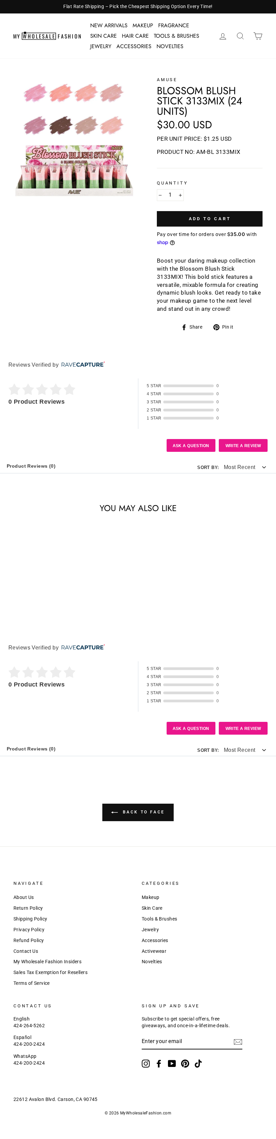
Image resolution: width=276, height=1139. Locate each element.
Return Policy (28, 908)
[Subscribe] (238, 1042)
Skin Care (103, 36)
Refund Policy (28, 940)
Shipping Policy (30, 919)
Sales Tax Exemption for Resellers (50, 972)
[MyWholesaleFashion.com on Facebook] (159, 1064)
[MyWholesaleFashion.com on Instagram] (146, 1064)
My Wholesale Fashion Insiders (47, 962)
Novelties (170, 46)
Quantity (172, 183)
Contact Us (25, 951)
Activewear (154, 951)
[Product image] (73, 137)
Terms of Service (31, 983)
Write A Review (243, 445)
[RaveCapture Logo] (81, 364)
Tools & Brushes (176, 36)
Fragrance (173, 25)
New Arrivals (109, 25)
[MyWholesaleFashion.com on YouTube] (172, 1064)
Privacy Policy (28, 930)
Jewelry (100, 46)
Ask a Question (191, 445)
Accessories (133, 46)
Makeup (143, 25)
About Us (23, 897)
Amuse (167, 79)
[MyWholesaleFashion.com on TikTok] (198, 1064)
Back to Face (142, 812)
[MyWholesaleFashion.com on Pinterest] (185, 1064)
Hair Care (135, 36)
